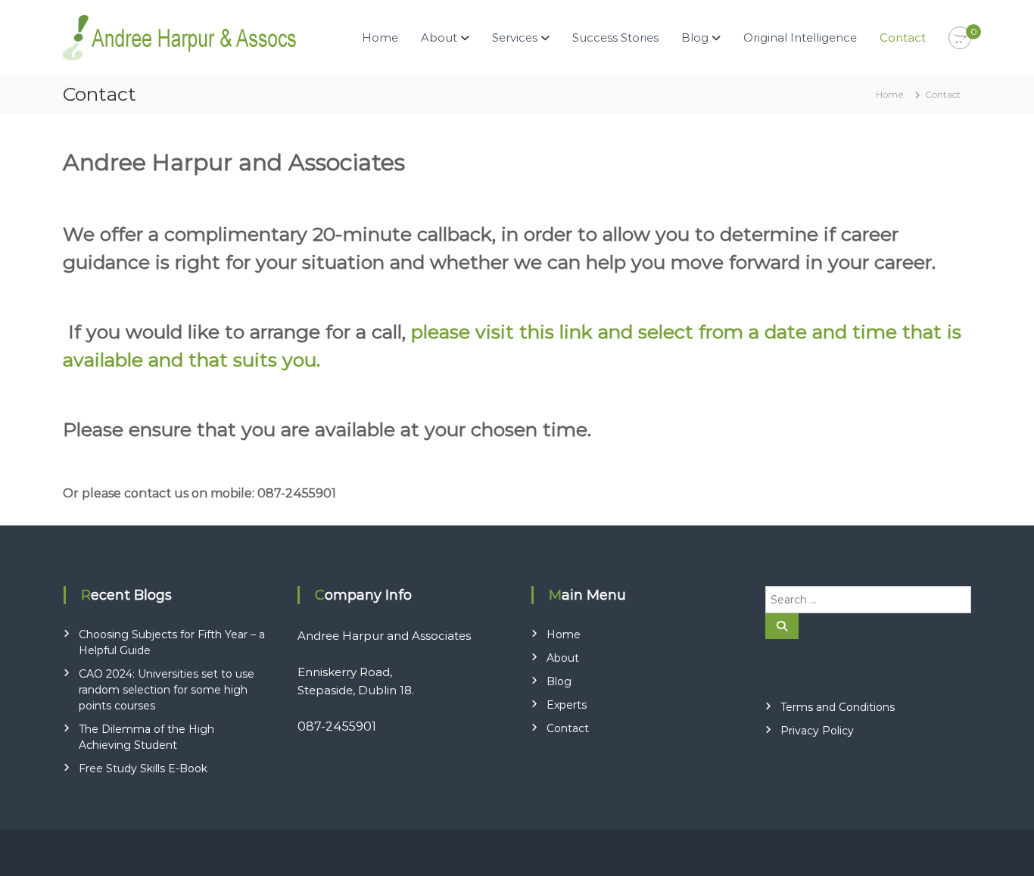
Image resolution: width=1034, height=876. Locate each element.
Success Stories (615, 37)
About (563, 658)
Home (380, 37)
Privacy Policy (817, 730)
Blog (695, 37)
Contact (903, 37)
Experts (567, 705)
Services (514, 37)
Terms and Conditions (837, 707)
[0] (960, 38)
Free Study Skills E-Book (143, 768)
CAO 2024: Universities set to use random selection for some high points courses (166, 689)
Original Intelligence (800, 37)
